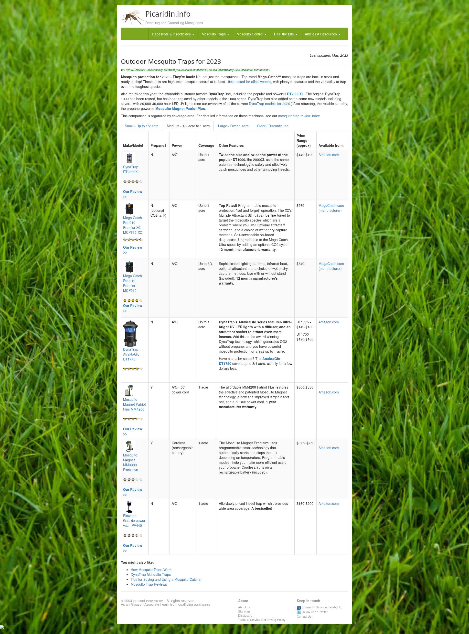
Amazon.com (329, 154)
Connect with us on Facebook (321, 607)
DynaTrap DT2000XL (131, 169)
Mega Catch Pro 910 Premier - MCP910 (132, 283)
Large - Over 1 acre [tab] (233, 125)
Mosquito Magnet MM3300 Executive (130, 462)
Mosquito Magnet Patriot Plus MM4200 (134, 404)
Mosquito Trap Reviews (149, 584)
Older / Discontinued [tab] (272, 125)
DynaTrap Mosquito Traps (151, 574)
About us (244, 607)
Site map (244, 611)
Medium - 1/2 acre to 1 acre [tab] (188, 125)
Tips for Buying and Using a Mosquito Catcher (166, 579)
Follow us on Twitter (314, 612)
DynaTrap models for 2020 (269, 103)
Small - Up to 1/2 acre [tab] (142, 125)
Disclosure (245, 615)
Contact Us (304, 616)
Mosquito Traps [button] (214, 34)
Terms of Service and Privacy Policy (261, 619)
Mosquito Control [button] (250, 34)
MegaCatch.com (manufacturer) (331, 208)
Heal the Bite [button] (284, 34)
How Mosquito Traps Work (151, 569)
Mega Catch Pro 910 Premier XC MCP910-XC (132, 225)
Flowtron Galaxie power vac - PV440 (134, 520)
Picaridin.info (154, 601)
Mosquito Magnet (170, 108)
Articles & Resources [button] (321, 34)
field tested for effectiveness (249, 81)
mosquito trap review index (298, 115)
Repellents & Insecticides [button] (172, 34)
